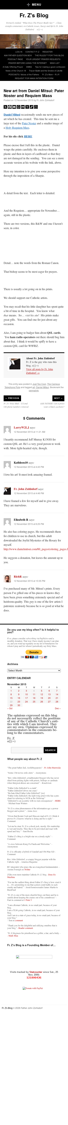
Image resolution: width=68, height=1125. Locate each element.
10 (26, 694)
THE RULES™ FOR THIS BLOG (49, 55)
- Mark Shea (12, 935)
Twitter (27, 869)
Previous (12, 398)
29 (11, 705)
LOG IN (18, 51)
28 (57, 701)
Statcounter (36, 972)
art (33, 387)
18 (34, 697)
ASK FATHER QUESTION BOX (18, 55)
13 (49, 694)
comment (19, 920)
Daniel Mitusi (12, 114)
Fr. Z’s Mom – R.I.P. (51, 74)
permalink (34, 390)
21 (57, 697)
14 (57, 694)
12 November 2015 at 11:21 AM (29, 431)
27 (49, 701)
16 (19, 697)
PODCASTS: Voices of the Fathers (24, 74)
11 (34, 694)
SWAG (29, 66)
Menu (36, 4)
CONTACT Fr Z (32, 51)
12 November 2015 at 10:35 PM (29, 580)
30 (19, 705)
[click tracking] (34, 977)
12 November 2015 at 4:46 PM (29, 493)
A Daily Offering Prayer (13, 66)
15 (11, 697)
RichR (18, 576)
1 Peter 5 (28, 899)
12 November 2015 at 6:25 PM (29, 523)
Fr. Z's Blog (34, 15)
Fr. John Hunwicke (52, 767)
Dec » (58, 708)
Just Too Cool (39, 383)
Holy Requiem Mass (17, 127)
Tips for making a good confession (50, 66)
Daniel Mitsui (42, 387)
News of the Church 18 (16, 70)
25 (34, 701)
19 (41, 697)
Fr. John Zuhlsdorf (45, 100)
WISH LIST (55, 62)
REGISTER (47, 51)
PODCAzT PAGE (15, 59)
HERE (28, 136)
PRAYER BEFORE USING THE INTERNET (27, 62)
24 (26, 701)
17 (26, 697)
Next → (58, 398)
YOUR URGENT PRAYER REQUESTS (43, 59)
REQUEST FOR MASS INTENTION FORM (34, 78)
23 (19, 701)
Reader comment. (25, 927)
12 (41, 694)
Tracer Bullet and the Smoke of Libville (45, 70)
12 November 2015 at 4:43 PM (29, 466)
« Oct (9, 708)
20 (49, 697)
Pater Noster (29, 123)
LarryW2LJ (21, 427)
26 (41, 701)
